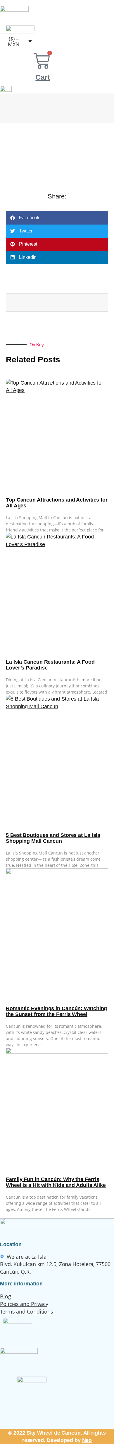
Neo (87, 1440)
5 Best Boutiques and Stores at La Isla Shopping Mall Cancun (53, 838)
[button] (57, 218)
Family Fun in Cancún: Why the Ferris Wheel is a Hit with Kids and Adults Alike (56, 1182)
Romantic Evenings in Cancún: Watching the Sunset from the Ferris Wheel (56, 1011)
